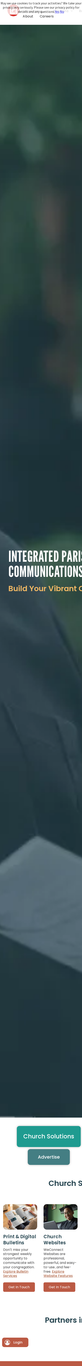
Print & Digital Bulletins (19, 1239)
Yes (57, 11)
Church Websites (55, 1239)
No (62, 11)
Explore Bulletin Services (15, 1273)
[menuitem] (28, 16)
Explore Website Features (58, 1273)
